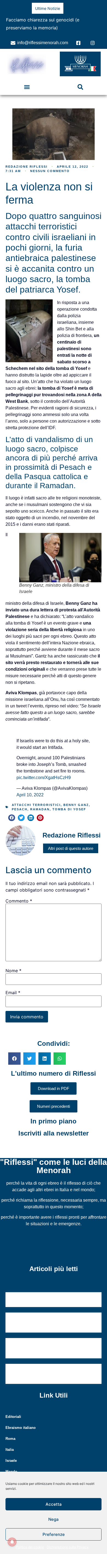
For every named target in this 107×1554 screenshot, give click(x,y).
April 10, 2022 (30, 795)
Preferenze (54, 1534)
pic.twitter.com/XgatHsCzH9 (43, 777)
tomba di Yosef (69, 809)
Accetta (54, 1504)
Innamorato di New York (34, 1300)
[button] (26, 87)
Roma (10, 1439)
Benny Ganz (76, 804)
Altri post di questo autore (70, 848)
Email (12, 992)
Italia (9, 1450)
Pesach (19, 809)
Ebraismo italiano (20, 1428)
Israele (11, 1461)
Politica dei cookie (30, 1547)
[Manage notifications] (12, 1542)
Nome (13, 970)
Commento (18, 901)
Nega (53, 1519)
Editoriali (13, 1417)
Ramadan (40, 809)
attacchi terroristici (36, 804)
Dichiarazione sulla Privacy (68, 1547)
